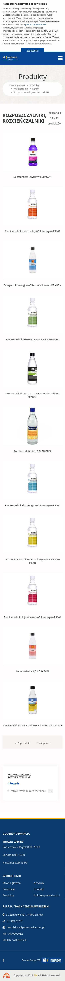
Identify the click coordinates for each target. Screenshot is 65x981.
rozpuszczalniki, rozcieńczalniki (28, 790)
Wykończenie (21, 88)
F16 (36, 975)
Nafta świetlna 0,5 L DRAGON (32, 671)
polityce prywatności (35, 24)
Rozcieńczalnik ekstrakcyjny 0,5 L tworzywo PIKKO (32, 505)
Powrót (14, 783)
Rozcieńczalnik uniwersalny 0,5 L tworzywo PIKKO (32, 231)
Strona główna (17, 85)
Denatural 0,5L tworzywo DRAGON (33, 176)
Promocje (8, 889)
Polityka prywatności (47, 895)
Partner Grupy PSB (31, 960)
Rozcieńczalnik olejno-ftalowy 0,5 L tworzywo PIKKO (32, 617)
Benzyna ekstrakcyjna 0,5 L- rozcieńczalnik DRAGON (32, 285)
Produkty (34, 85)
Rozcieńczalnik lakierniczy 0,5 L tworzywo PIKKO (32, 339)
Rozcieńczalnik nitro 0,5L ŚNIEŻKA (32, 451)
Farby (35, 88)
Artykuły (39, 883)
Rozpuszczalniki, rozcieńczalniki (31, 92)
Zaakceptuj (32, 50)
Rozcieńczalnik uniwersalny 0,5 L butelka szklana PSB (32, 725)
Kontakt (39, 889)
